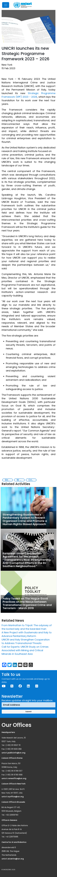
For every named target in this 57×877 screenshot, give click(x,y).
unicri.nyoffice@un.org (13, 796)
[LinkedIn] (28, 686)
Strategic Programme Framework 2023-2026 (9, 480)
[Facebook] (20, 686)
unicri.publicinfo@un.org (14, 753)
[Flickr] (37, 686)
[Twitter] (12, 686)
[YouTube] (4, 686)
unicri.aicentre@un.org (13, 859)
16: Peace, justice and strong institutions (20, 480)
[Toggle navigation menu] (5, 5)
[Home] (22, 5)
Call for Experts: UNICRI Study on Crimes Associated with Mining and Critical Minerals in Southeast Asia (25, 650)
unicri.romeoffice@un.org (14, 778)
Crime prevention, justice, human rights (32, 480)
